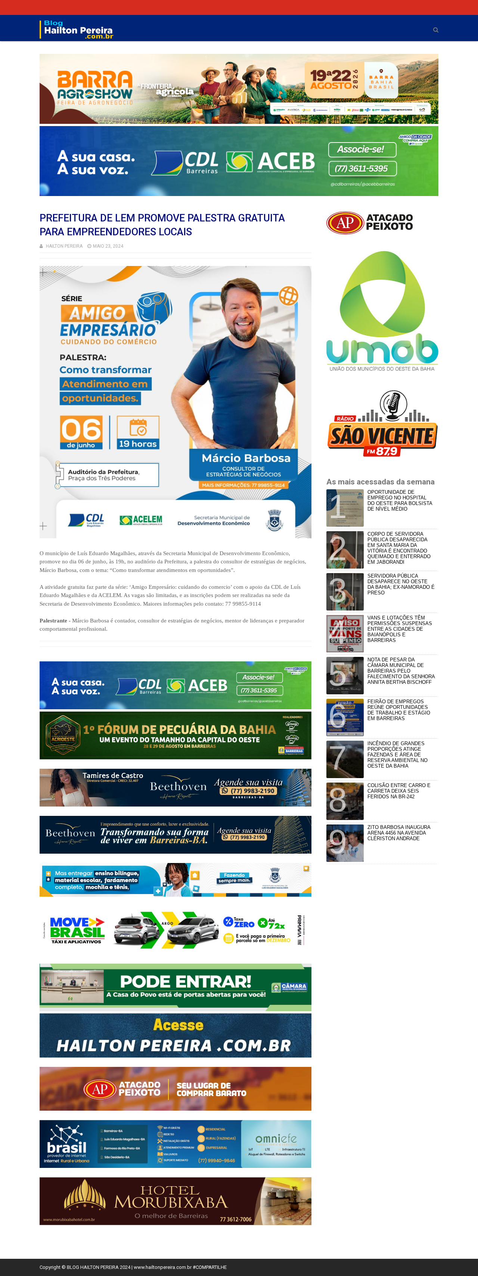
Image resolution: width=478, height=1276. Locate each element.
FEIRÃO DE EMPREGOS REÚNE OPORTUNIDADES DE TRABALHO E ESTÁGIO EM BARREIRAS (398, 710)
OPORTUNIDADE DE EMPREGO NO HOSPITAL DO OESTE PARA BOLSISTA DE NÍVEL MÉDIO (399, 500)
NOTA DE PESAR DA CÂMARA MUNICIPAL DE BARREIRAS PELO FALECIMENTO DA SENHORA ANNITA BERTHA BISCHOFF (401, 671)
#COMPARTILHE (210, 1267)
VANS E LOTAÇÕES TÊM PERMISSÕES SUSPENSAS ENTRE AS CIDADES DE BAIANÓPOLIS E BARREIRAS (399, 629)
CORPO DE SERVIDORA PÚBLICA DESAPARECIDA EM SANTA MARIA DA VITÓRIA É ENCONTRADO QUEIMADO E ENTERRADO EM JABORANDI (399, 548)
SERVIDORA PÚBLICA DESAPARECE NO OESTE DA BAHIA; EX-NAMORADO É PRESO (401, 584)
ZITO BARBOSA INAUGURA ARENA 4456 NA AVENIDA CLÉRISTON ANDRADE (398, 832)
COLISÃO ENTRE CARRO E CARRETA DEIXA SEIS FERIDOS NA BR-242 (399, 791)
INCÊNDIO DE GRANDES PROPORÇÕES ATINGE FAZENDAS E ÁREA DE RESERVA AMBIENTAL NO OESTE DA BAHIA (397, 755)
